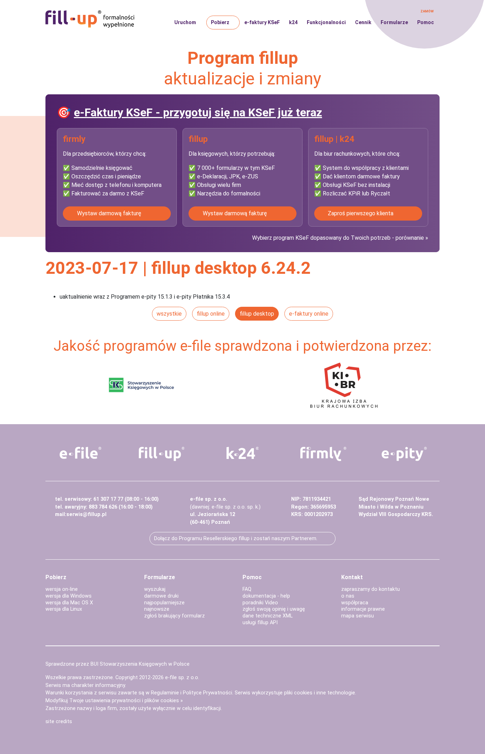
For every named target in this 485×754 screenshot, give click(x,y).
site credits (58, 722)
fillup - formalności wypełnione (89, 19)
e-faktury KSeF (262, 22)
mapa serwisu (357, 616)
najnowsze (156, 609)
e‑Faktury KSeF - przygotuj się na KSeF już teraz (198, 112)
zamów (427, 11)
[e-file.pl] (80, 453)
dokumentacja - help (266, 596)
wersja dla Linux (63, 609)
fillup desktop (257, 313)
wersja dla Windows (68, 596)
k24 (293, 22)
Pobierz (220, 22)
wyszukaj (154, 589)
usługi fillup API (260, 623)
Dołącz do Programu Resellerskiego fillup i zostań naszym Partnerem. (235, 539)
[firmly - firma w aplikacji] (323, 454)
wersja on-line (61, 589)
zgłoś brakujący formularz (174, 616)
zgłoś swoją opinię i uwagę (274, 609)
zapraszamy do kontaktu (370, 589)
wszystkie (169, 313)
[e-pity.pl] (404, 454)
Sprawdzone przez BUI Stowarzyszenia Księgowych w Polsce (117, 664)
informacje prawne (363, 609)
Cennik (363, 22)
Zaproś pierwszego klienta (360, 213)
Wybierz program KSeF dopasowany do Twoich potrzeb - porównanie (338, 238)
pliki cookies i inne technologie (319, 693)
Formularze (394, 22)
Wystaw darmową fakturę (109, 213)
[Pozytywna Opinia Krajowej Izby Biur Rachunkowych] (344, 384)
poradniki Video (260, 603)
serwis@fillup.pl (86, 514)
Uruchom (185, 22)
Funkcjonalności (326, 22)
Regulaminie (165, 693)
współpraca (354, 603)
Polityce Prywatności (207, 693)
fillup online (211, 313)
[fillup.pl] (161, 454)
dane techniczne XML (268, 616)
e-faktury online (308, 313)
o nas (347, 596)
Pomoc (425, 22)
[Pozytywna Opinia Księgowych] (141, 384)
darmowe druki (161, 596)
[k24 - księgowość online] (242, 453)
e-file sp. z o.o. (182, 678)
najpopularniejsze (164, 603)
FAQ (247, 589)
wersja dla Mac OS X (69, 603)
